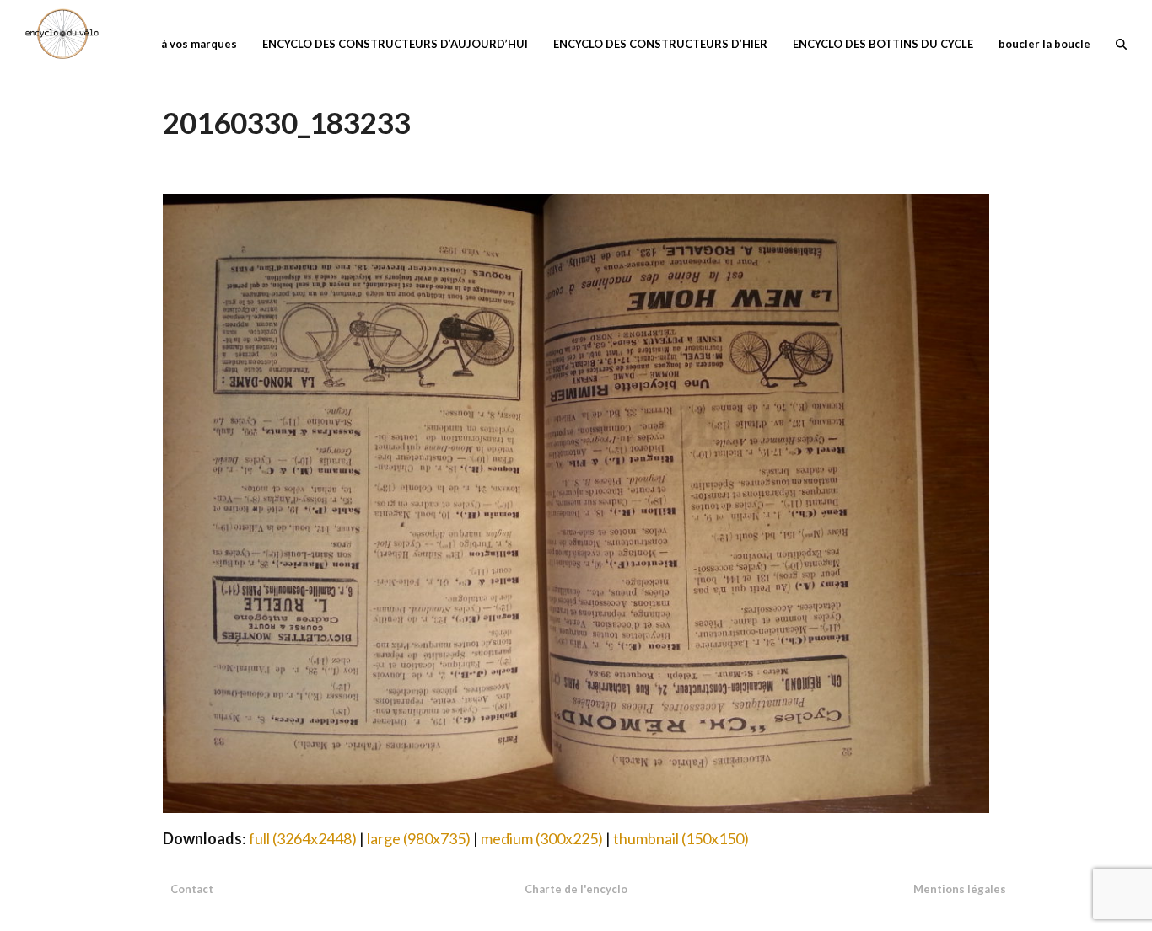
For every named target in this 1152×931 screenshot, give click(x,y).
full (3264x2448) (303, 838)
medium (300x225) (542, 838)
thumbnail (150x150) (681, 838)
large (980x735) (419, 838)
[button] (1121, 42)
